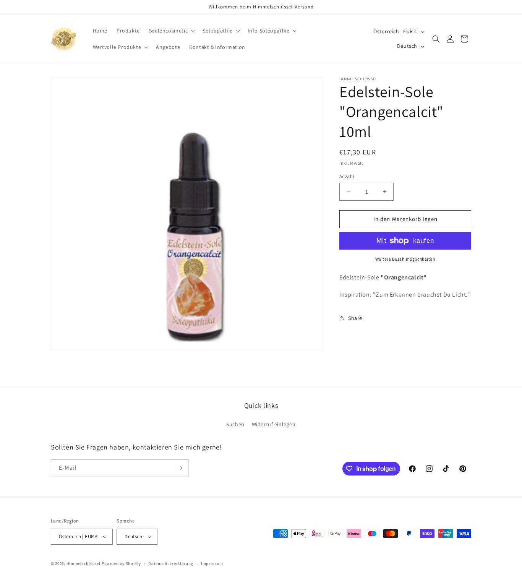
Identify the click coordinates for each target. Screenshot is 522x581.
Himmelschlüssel (83, 563)
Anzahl (346, 176)
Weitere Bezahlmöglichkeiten (405, 259)
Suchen (235, 424)
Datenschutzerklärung (170, 563)
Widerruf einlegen (274, 424)
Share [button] (355, 318)
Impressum (212, 563)
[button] (171, 31)
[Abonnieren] (179, 468)
